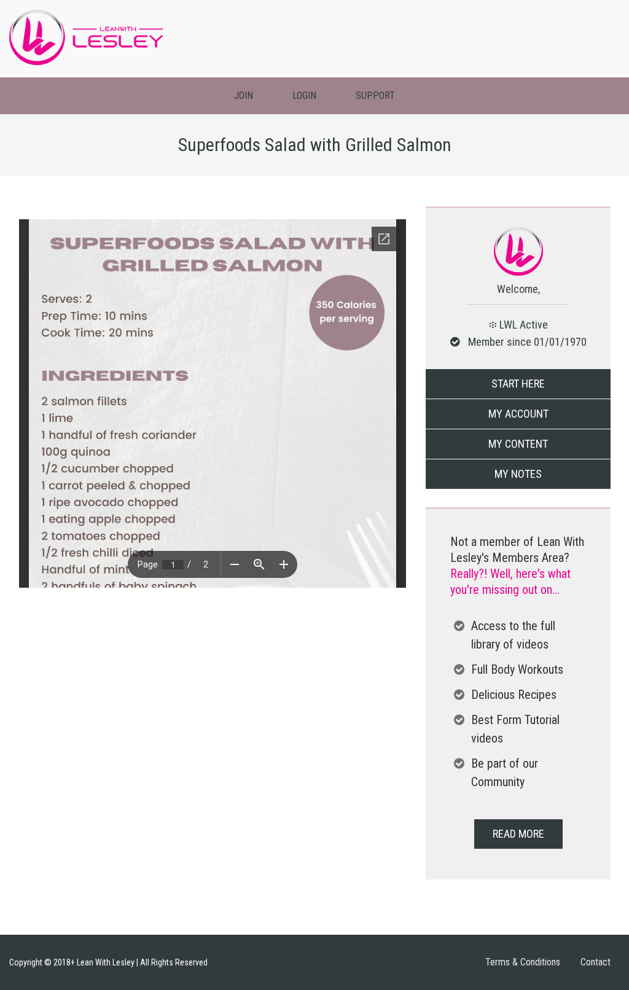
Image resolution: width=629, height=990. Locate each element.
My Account (518, 413)
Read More (518, 833)
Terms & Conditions (522, 962)
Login (304, 95)
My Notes (518, 473)
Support (375, 95)
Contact (595, 962)
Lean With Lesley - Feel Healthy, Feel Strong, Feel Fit (86, 37)
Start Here (518, 383)
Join (243, 95)
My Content (518, 443)
